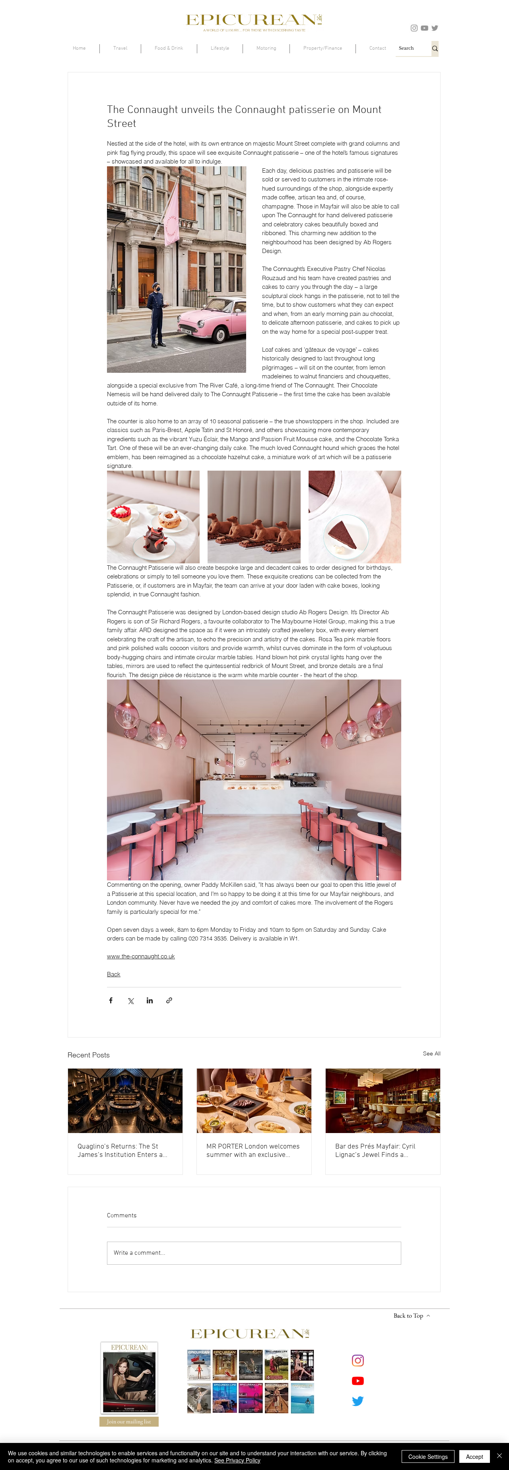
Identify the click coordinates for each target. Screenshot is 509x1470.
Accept (474, 1456)
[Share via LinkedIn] (149, 1000)
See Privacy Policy (237, 1460)
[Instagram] (414, 28)
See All (432, 1053)
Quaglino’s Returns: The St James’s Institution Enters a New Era (120, 1151)
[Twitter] (434, 28)
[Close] (499, 1456)
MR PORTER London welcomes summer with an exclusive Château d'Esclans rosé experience (253, 1151)
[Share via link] (169, 1000)
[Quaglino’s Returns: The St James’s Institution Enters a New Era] (125, 1101)
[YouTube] (424, 28)
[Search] (435, 48)
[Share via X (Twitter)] (130, 1000)
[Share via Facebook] (111, 1000)
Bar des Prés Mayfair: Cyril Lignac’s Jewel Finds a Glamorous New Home (375, 1151)
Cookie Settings (428, 1456)
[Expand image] (153, 517)
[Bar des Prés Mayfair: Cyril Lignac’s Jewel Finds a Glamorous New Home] (383, 1101)
